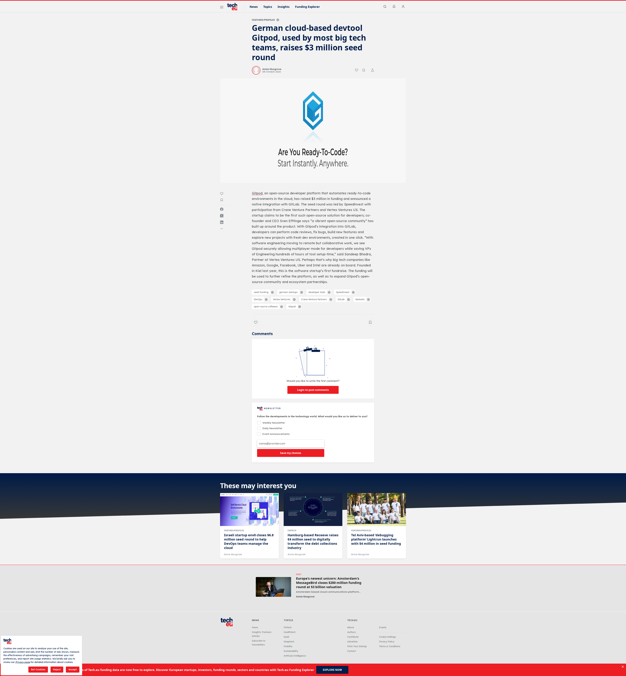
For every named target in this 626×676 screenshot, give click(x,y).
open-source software (266, 306)
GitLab (341, 299)
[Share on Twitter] (221, 215)
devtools (360, 299)
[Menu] (221, 7)
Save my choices (290, 453)
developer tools (316, 292)
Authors (351, 632)
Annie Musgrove (233, 554)
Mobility (288, 646)
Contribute (352, 636)
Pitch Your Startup (357, 646)
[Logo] (233, 6)
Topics (267, 7)
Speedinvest (342, 292)
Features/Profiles (263, 19)
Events (382, 627)
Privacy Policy (386, 641)
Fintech (292, 530)
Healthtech (290, 632)
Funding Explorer (307, 7)
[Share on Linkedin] (221, 222)
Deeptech (289, 641)
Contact (351, 651)
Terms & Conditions (389, 646)
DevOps (258, 299)
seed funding (261, 292)
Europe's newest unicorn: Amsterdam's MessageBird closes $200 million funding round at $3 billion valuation (328, 582)
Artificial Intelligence (295, 655)
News (254, 7)
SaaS (286, 636)
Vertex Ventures (281, 299)
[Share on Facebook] (221, 209)
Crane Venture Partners (314, 299)
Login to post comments (313, 390)
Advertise (352, 641)
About (350, 627)
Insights (284, 7)
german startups (288, 292)
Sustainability (291, 651)
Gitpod (292, 306)
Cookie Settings (387, 636)
